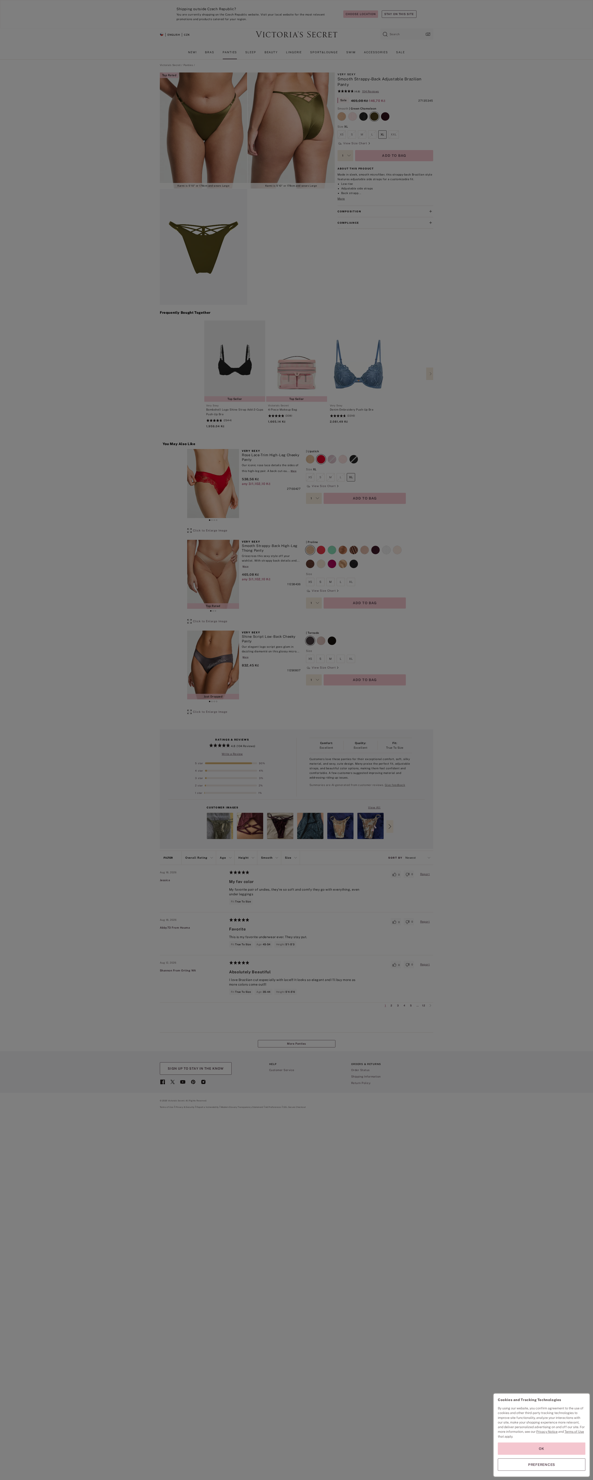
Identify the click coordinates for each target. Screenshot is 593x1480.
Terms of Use (574, 1431)
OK (541, 1449)
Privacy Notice (547, 1431)
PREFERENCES (541, 1465)
